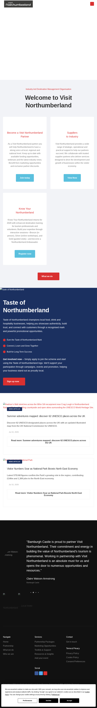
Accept (69, 701)
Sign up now (13, 381)
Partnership (8, 646)
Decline (48, 701)
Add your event (41, 658)
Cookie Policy (72, 657)
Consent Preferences (75, 661)
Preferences (27, 701)
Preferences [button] (55, 695)
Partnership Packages (44, 642)
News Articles (14, 409)
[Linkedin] (45, 673)
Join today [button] (25, 178)
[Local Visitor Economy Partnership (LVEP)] (25, 606)
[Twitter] (41, 673)
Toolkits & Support (43, 650)
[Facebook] (36, 673)
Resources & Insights (44, 654)
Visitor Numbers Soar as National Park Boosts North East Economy (42, 468)
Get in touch (71, 642)
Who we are (8, 654)
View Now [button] (72, 178)
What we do (47, 276)
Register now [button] (25, 254)
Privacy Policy (72, 653)
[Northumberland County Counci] (10, 606)
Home (5, 642)
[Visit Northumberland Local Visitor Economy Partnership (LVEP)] (18, 4)
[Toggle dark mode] (84, 4)
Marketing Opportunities (45, 646)
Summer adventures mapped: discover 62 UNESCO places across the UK (46, 416)
